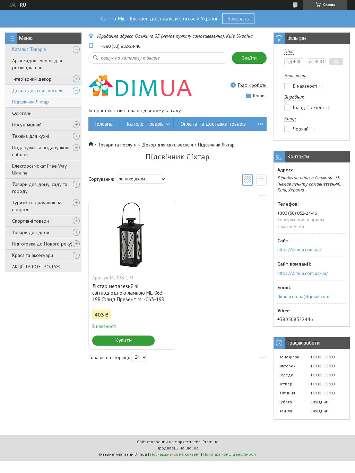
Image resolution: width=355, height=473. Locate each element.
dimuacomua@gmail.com (303, 296)
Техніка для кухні (30, 136)
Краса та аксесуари (32, 255)
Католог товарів (145, 123)
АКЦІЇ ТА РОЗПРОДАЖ (36, 267)
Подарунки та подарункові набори (40, 151)
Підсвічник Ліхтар (30, 102)
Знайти (249, 58)
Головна (104, 123)
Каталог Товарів (29, 49)
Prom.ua (210, 441)
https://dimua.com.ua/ (299, 250)
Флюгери (22, 113)
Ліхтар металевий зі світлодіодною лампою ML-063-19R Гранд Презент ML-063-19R (128, 293)
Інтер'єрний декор (32, 79)
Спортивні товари (30, 221)
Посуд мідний (27, 125)
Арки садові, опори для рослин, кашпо (37, 64)
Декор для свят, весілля (37, 90)
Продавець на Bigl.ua (177, 447)
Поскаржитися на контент (175, 454)
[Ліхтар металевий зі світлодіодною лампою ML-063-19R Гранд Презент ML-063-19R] (132, 235)
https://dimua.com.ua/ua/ (302, 273)
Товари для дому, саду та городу (39, 187)
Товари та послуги (117, 145)
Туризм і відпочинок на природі (36, 206)
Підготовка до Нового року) (42, 244)
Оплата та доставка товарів (213, 123)
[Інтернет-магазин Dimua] (140, 85)
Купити (123, 340)
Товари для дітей (30, 232)
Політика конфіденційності (229, 454)
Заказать (238, 18)
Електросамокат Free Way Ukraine (39, 169)
